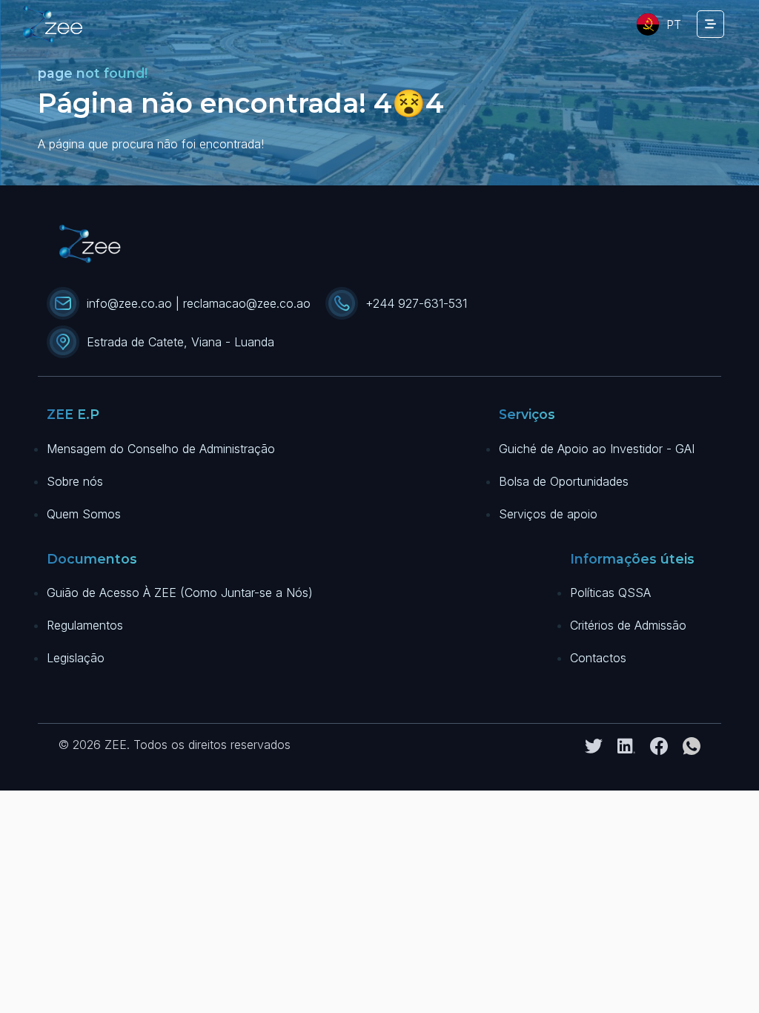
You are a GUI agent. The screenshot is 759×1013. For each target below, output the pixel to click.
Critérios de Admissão (628, 625)
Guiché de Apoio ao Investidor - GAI (597, 448)
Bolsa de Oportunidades (564, 481)
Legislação (76, 657)
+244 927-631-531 (416, 303)
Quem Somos (84, 513)
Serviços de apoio (548, 513)
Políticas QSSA (610, 592)
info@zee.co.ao (129, 303)
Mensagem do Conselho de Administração (161, 448)
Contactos (598, 657)
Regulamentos (85, 625)
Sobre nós (75, 481)
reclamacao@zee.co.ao (247, 303)
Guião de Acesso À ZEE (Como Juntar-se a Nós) (180, 592)
